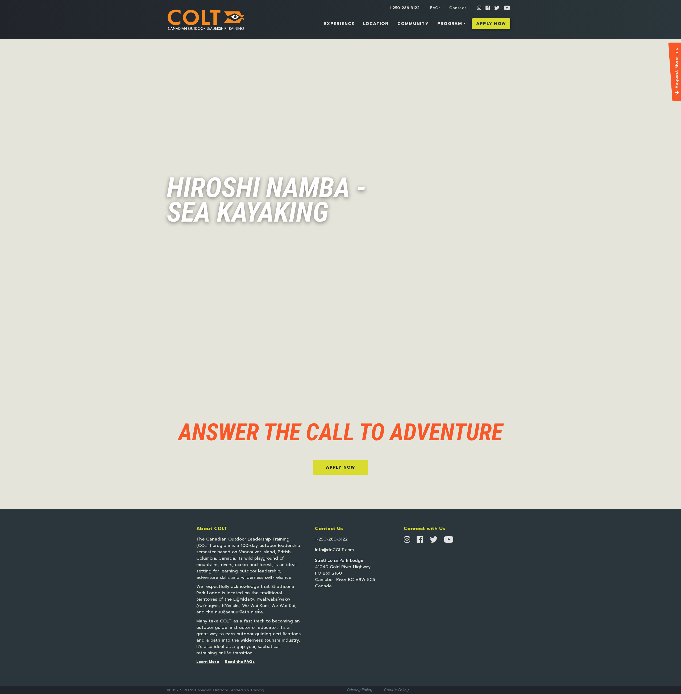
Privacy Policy (359, 690)
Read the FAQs (240, 661)
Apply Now (491, 23)
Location (376, 23)
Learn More (207, 661)
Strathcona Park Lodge (339, 560)
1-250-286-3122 (404, 8)
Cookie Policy (396, 690)
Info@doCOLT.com (334, 550)
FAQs (435, 8)
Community (413, 23)
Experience (339, 23)
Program (449, 23)
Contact (457, 8)
